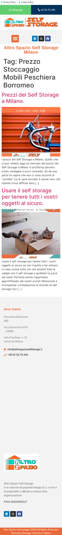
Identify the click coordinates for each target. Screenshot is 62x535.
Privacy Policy (9, 2)
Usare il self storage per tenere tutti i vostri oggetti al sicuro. (30, 196)
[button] (15, 38)
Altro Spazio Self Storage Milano (31, 50)
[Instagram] (41, 38)
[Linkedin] (35, 38)
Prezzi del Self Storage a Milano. (30, 98)
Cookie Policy (27, 2)
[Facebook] (48, 38)
